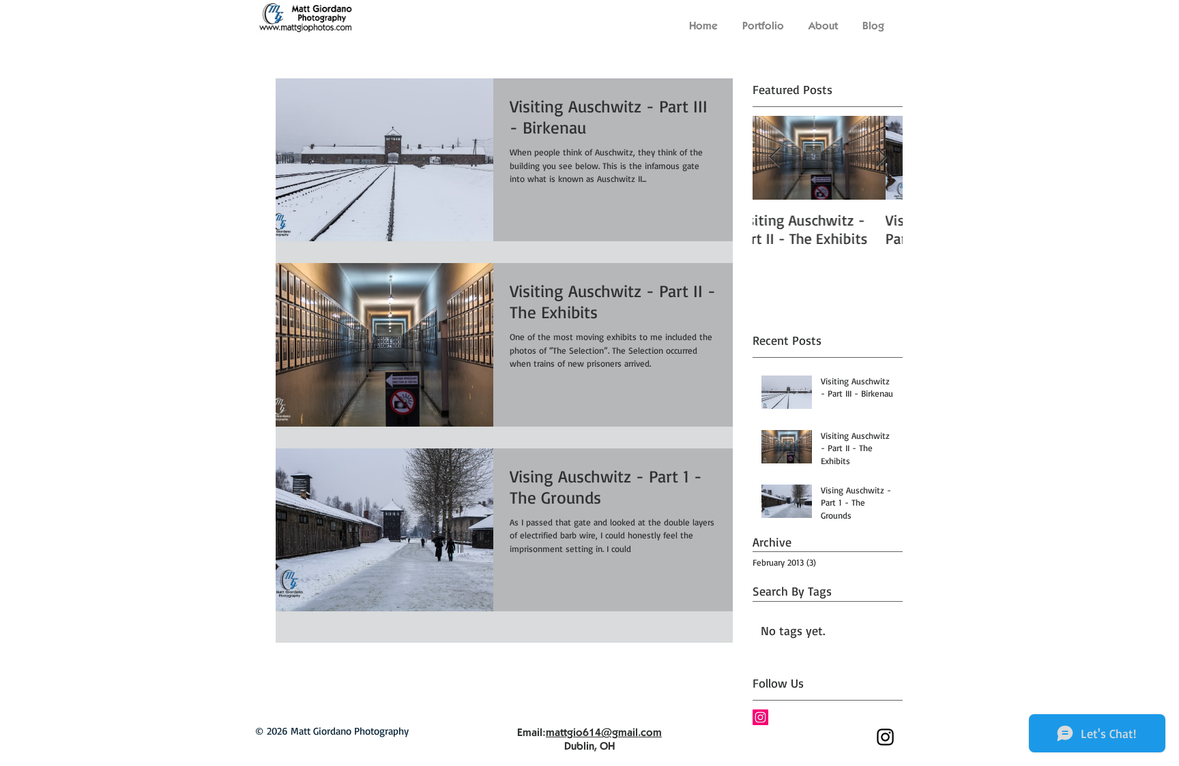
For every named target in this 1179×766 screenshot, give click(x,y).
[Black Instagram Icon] (885, 737)
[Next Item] (881, 157)
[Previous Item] (774, 157)
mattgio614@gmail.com (604, 732)
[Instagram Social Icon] (760, 717)
